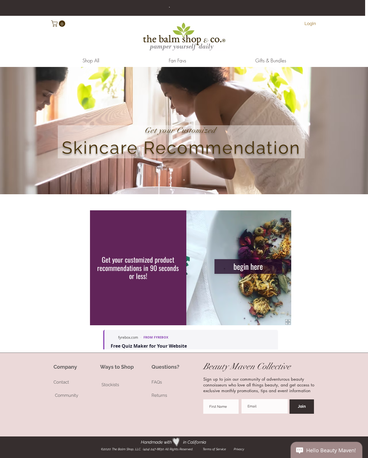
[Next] (335, 130)
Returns (159, 395)
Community (66, 395)
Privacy (239, 449)
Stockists (110, 384)
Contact (61, 382)
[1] (184, 180)
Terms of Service (214, 449)
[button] (59, 23)
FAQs (157, 382)
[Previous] (32, 130)
